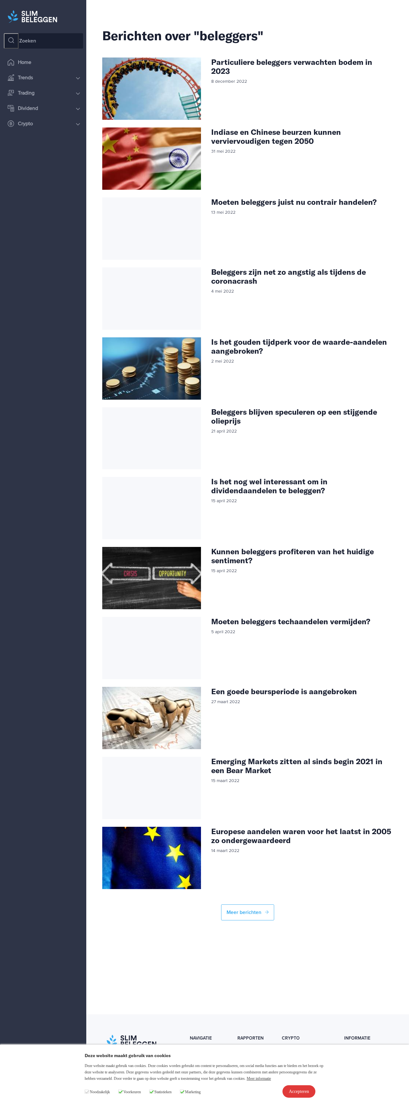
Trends (25, 78)
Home (24, 62)
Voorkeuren (132, 1092)
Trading (26, 93)
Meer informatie (259, 1078)
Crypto (25, 124)
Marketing (193, 1092)
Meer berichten (245, 912)
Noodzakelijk (100, 1092)
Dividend (28, 108)
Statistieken (163, 1092)
